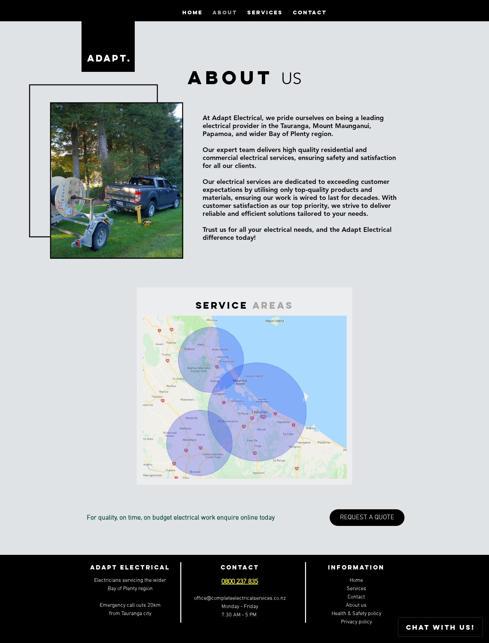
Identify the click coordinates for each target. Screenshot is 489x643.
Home (356, 580)
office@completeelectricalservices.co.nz (240, 598)
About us (356, 605)
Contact (356, 597)
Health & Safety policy (356, 613)
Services (356, 588)
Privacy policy (356, 622)
